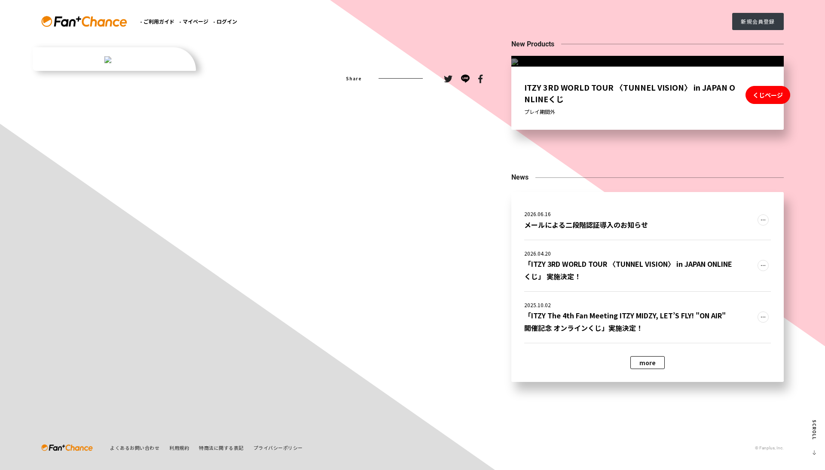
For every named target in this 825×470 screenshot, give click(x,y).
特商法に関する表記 (221, 447)
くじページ (768, 95)
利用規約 (179, 447)
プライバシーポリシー (278, 447)
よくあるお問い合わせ (134, 447)
